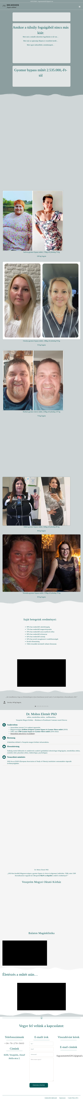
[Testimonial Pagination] (35, 706)
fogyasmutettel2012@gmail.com (45, 1)
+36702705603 (33, 1)
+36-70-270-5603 (14, 1043)
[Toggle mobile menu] (80, 7)
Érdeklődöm (39, 1085)
